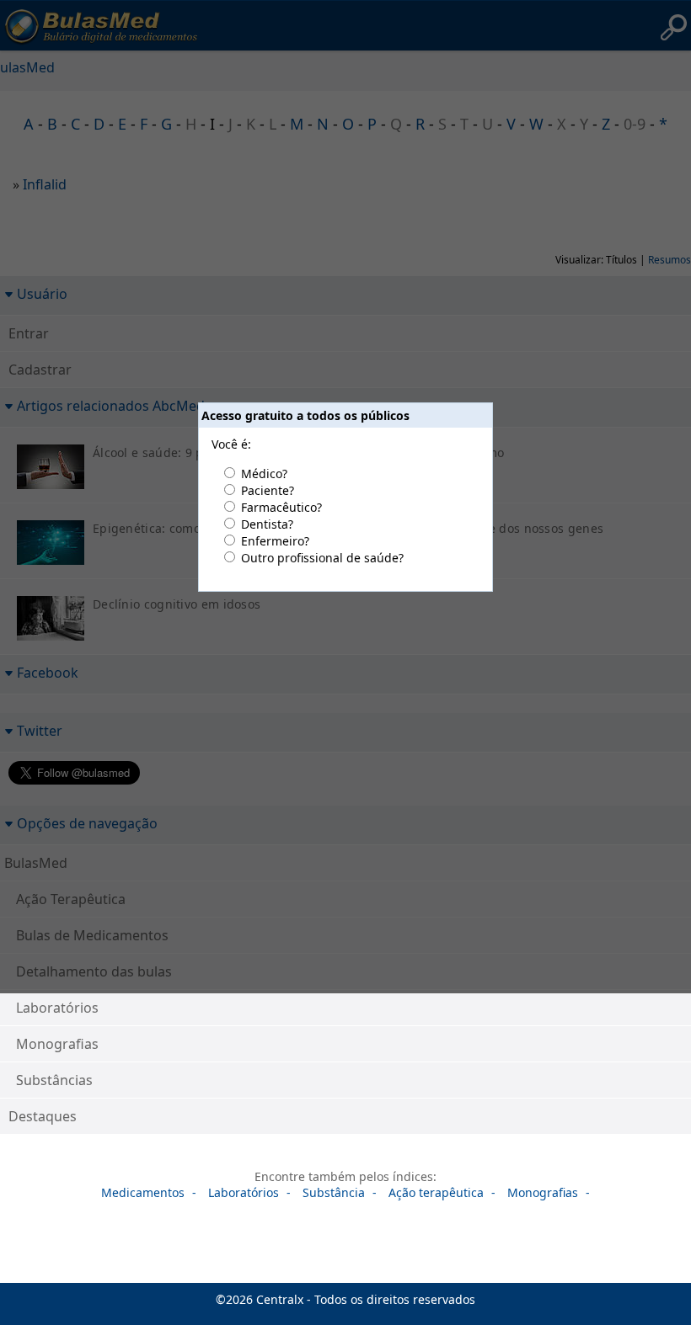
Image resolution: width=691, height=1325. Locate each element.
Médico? (264, 474)
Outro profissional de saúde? (322, 558)
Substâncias (54, 1080)
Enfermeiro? (275, 541)
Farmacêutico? (281, 507)
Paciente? (267, 490)
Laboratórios (57, 1007)
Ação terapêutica (436, 1192)
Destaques (42, 1116)
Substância (334, 1192)
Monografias (57, 1044)
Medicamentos (143, 1192)
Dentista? (267, 524)
